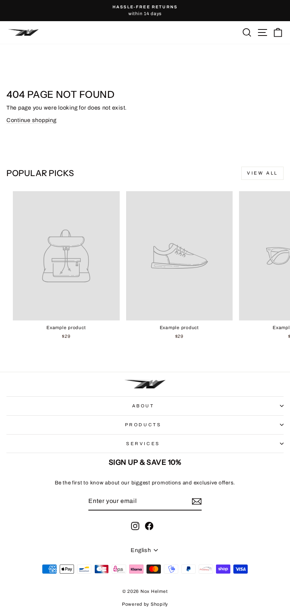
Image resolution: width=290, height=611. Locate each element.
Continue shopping (31, 120)
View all (262, 173)
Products (143, 424)
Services (143, 443)
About (143, 406)
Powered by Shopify (145, 604)
